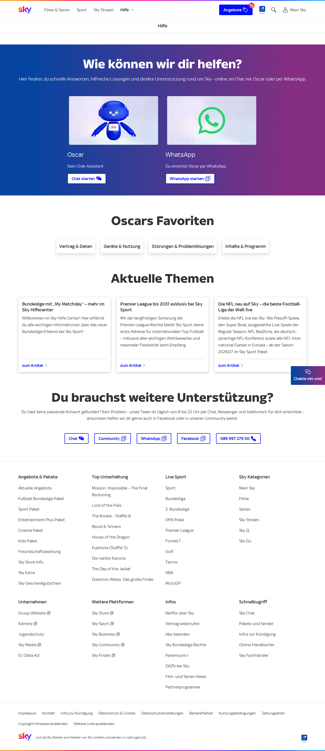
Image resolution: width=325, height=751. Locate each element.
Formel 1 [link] (173, 540)
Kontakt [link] (48, 713)
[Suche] (274, 10)
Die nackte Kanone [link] (109, 558)
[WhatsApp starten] (212, 120)
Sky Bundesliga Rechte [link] (186, 644)
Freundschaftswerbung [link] (39, 551)
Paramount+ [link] (177, 655)
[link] (25, 10)
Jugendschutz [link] (31, 634)
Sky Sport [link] (100, 623)
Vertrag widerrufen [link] (183, 623)
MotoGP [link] (173, 583)
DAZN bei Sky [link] (177, 665)
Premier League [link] (180, 530)
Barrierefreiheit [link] (201, 713)
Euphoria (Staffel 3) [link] (109, 547)
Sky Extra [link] (26, 572)
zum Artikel (32, 365)
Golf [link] (169, 551)
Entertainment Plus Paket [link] (41, 519)
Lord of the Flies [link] (106, 505)
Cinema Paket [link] (30, 530)
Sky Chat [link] (247, 613)
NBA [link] (169, 572)
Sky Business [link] (103, 634)
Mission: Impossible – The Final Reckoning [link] (119, 491)
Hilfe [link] (124, 9)
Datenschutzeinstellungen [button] (162, 713)
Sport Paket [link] (29, 509)
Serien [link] (244, 509)
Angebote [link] (232, 9)
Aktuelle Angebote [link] (35, 488)
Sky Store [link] (100, 613)
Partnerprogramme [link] (183, 687)
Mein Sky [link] (247, 488)
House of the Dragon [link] (111, 537)
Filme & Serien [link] (57, 9)
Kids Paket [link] (27, 540)
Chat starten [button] (83, 178)
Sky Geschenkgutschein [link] (39, 583)
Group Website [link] (32, 613)
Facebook (190, 438)
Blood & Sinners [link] (106, 526)
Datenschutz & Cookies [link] (116, 713)
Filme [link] (244, 498)
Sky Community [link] (106, 644)
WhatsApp (150, 438)
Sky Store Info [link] (30, 562)
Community (109, 438)
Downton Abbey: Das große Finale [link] (122, 579)
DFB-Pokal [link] (175, 519)
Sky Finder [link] (101, 655)
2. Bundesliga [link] (177, 509)
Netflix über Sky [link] (180, 613)
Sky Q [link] (244, 530)
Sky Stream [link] (104, 9)
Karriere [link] (25, 623)
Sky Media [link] (27, 644)
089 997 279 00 (235, 438)
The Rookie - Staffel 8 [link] (111, 515)
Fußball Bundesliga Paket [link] (41, 498)
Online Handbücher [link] (256, 644)
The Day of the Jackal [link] (111, 568)
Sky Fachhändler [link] (254, 655)
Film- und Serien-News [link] (186, 676)
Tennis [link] (172, 562)
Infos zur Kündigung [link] (257, 634)
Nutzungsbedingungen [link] (237, 713)
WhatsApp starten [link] (187, 178)
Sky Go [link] (245, 540)
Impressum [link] (27, 713)
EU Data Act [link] (29, 655)
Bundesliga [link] (175, 498)
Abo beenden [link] (178, 634)
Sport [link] (82, 9)
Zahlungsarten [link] (273, 713)
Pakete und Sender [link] (256, 623)
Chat (73, 438)
